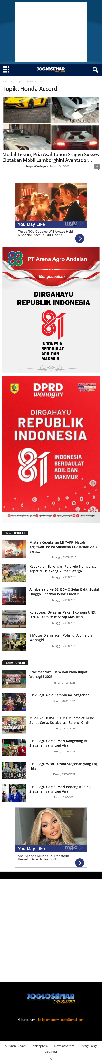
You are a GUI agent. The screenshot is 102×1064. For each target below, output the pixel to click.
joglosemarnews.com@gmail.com (61, 1019)
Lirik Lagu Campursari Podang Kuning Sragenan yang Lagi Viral (60, 789)
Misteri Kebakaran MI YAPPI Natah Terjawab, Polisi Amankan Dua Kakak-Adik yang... (63, 547)
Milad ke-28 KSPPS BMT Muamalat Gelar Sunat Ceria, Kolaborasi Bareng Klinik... (61, 720)
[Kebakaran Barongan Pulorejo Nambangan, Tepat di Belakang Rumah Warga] (14, 573)
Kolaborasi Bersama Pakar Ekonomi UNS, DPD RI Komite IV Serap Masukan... (62, 614)
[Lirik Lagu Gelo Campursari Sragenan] (14, 702)
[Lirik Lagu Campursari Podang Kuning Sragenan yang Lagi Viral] (14, 793)
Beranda (7, 81)
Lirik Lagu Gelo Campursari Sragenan (59, 695)
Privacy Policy (88, 1046)
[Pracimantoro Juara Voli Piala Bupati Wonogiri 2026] (14, 679)
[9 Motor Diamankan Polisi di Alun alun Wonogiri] (14, 642)
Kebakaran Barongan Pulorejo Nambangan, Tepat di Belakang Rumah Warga (64, 568)
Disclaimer (51, 1051)
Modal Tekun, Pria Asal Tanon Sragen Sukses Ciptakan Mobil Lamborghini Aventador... (50, 157)
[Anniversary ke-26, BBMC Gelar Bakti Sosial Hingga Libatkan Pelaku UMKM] (14, 596)
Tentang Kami (40, 1046)
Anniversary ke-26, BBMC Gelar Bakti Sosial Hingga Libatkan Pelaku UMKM (64, 591)
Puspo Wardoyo (35, 166)
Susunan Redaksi (15, 1046)
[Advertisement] (51, 32)
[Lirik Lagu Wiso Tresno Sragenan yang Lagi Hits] (14, 770)
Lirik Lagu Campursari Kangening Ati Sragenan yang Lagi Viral (58, 743)
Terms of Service (64, 1046)
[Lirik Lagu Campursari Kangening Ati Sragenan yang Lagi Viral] (14, 747)
